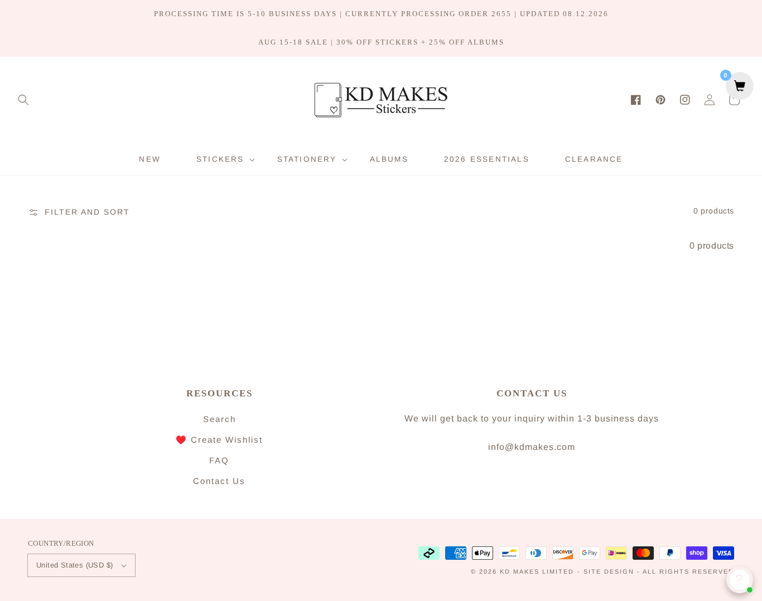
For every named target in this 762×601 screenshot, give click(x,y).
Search (219, 419)
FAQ (219, 460)
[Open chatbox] (739, 579)
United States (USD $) (74, 565)
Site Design (608, 571)
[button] (23, 100)
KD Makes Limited (537, 571)
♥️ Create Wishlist (219, 439)
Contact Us (219, 481)
